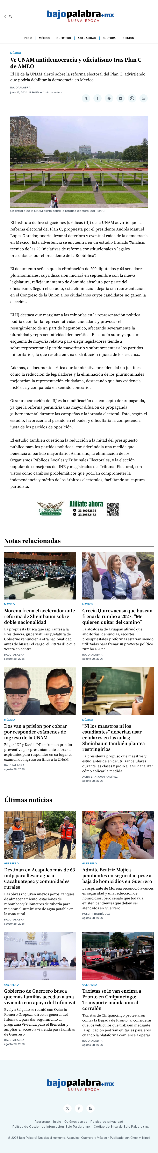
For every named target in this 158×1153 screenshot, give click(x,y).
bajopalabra (20, 87)
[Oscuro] (5, 16)
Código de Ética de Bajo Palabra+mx (121, 1126)
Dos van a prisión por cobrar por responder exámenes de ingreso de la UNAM (35, 732)
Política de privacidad (107, 1121)
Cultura (109, 38)
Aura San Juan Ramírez (100, 776)
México (44, 38)
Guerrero (63, 38)
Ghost (134, 1137)
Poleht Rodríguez (96, 913)
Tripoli (146, 1137)
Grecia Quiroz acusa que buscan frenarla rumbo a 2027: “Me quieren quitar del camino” (117, 616)
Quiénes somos (75, 1121)
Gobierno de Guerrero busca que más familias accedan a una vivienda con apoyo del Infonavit (40, 996)
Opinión (128, 38)
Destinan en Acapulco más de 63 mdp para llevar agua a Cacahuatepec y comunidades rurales (39, 878)
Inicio (28, 38)
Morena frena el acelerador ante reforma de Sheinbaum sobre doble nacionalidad (39, 616)
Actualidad (87, 38)
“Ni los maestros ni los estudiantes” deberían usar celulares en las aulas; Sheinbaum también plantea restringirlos (113, 737)
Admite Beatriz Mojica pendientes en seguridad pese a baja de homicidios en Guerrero (117, 875)
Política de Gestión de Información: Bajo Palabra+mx (52, 1126)
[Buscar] (10, 16)
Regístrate (42, 1121)
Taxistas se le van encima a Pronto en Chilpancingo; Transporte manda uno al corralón (111, 999)
